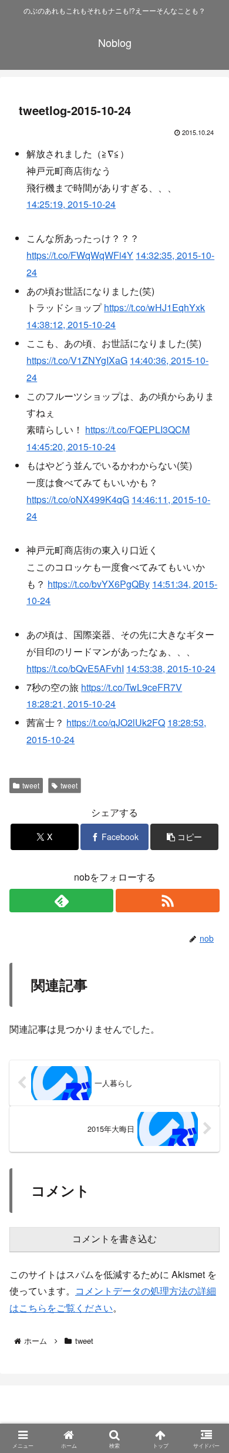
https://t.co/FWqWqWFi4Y (79, 255)
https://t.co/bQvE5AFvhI (75, 668)
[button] (184, 837)
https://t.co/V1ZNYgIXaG (76, 360)
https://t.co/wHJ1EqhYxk (154, 307)
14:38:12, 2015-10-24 (71, 324)
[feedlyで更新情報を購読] (61, 900)
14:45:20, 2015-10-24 (71, 446)
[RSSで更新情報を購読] (168, 900)
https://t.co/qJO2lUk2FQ (115, 722)
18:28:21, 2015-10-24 (71, 703)
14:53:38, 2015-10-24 (170, 668)
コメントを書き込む (114, 1239)
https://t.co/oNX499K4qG (77, 499)
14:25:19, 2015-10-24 (71, 204)
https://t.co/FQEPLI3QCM (137, 429)
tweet (30, 785)
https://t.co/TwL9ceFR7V (131, 687)
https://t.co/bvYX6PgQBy (99, 584)
